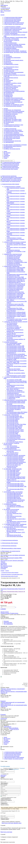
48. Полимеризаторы (9, 92)
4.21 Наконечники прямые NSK (15, 296)
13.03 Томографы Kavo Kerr (14, 473)
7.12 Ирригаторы (11, 398)
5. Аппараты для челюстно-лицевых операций (15, 32)
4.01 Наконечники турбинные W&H (16, 267)
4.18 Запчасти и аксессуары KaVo (15, 292)
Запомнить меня (5, 773)
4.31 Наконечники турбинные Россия (16, 314)
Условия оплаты (14, 613)
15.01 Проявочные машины (14, 505)
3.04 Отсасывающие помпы (14, 259)
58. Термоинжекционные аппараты (13, 106)
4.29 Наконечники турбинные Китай (16, 312)
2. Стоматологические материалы (12, 18)
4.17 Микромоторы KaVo (13, 290)
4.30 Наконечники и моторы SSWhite (16, 313)
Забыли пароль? (3, 775)
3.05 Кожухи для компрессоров (14, 260)
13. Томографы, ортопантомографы (13, 45)
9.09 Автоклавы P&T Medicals (14, 427)
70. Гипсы (6, 123)
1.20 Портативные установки (14, 238)
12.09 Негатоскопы (11, 467)
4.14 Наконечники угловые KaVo (15, 286)
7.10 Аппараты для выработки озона (16, 396)
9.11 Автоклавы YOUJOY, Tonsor (15, 429)
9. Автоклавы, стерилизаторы (11, 38)
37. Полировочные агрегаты (11, 77)
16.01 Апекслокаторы (12, 510)
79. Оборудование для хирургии (12, 136)
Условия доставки (5, 613)
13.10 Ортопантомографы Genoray (15, 485)
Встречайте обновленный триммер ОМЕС (11, 557)
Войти (2, 777)
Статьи (5, 158)
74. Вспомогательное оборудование (13, 130)
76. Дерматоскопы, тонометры (11, 132)
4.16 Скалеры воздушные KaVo (15, 289)
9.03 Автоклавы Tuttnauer (13, 418)
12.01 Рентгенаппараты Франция (15, 456)
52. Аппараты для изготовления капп (13, 98)
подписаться (4, 718)
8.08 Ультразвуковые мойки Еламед (16, 413)
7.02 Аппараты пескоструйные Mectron (17, 381)
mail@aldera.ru (4, 5)
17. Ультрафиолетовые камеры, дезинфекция (15, 51)
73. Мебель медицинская (10, 128)
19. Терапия (7, 54)
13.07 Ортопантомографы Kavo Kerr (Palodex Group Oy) (16, 479)
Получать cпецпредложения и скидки (9, 797)
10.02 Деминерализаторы (13, 447)
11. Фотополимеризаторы (10, 42)
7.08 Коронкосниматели (13, 393)
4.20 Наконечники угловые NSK (15, 294)
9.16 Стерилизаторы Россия (14, 436)
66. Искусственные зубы (10, 118)
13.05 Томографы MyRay (13, 475)
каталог (2, 14)
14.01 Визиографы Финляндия (14, 493)
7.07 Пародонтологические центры (15, 391)
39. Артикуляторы (8, 80)
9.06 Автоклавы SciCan (12, 423)
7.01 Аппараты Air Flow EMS (14, 379)
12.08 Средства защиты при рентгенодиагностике (14, 465)
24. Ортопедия (7, 61)
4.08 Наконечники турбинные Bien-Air (16, 278)
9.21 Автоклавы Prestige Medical (15, 441)
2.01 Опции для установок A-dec (15, 243)
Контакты (6, 156)
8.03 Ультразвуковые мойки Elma (15, 405)
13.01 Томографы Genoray (13, 470)
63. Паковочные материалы (11, 114)
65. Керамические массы (10, 116)
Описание (6, 621)
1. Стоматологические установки (12, 26)
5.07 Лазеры (10, 337)
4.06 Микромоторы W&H (13, 275)
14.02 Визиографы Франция (14, 494)
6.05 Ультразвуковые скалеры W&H (16, 350)
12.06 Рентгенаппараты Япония (15, 463)
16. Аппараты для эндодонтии (11, 49)
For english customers (5, 766)
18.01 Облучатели (11, 528)
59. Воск (6, 108)
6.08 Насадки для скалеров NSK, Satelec (17, 355)
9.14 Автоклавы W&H (12, 433)
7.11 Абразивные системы (13, 397)
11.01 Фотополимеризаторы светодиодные (14, 450)
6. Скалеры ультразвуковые (10, 33)
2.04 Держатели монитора (13, 250)
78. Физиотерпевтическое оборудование (14, 135)
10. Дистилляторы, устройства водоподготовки (11, 40)
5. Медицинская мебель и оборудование (14, 22)
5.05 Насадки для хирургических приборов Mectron (15, 333)
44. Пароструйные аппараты (11, 87)
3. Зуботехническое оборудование (12, 20)
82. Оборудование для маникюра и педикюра (15, 144)
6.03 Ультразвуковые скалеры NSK (15, 347)
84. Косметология (8, 147)
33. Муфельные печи (9, 71)
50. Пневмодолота (8, 95)
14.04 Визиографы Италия (13, 497)
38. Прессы (6, 79)
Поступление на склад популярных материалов (13, 555)
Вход (2, 10)
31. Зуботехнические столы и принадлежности (11, 67)
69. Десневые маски (9, 122)
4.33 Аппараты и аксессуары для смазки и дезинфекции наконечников (17, 319)
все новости (4, 563)
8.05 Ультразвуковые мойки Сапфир (16, 408)
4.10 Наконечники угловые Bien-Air (16, 281)
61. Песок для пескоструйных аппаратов (14, 111)
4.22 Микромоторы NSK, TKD (14, 297)
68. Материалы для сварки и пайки (12, 120)
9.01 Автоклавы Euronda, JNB (14, 416)
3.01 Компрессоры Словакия (14, 255)
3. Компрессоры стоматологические (13, 29)
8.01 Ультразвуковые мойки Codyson (16, 401)
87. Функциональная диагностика (12, 140)
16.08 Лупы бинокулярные (13, 522)
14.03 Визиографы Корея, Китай (15, 495)
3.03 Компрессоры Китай (13, 258)
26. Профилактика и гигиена (11, 64)
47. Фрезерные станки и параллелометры (14, 91)
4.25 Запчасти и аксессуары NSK (15, 304)
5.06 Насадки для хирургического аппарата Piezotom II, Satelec (15, 335)
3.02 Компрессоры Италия (13, 256)
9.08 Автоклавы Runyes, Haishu (15, 425)
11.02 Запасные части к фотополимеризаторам (12, 453)
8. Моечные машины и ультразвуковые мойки (15, 37)
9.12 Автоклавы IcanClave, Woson (15, 431)
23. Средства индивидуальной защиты (13, 60)
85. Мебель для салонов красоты (12, 148)
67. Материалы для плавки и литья (12, 119)
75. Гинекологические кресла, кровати (13, 131)
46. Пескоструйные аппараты (11, 89)
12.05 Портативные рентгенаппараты (16, 462)
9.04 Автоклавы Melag (12, 420)
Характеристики (8, 622)
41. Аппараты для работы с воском (12, 83)
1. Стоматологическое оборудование (13, 17)
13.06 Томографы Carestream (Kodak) (16, 477)
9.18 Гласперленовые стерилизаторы (16, 439)
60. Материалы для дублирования (12, 110)
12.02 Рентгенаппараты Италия (15, 458)
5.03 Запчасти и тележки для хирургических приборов (14, 327)
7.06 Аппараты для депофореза (14, 390)
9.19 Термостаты (11, 440)
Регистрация (7, 10)
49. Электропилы (8, 93)
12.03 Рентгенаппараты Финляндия (16, 459)
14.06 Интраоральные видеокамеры (16, 500)
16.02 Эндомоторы (11, 512)
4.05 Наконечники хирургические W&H (17, 274)
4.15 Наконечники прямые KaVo (15, 287)
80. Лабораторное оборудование (12, 138)
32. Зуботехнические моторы (11, 69)
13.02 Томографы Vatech (13, 471)
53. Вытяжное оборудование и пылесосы (14, 99)
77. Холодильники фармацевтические (13, 134)
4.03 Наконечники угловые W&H (15, 270)
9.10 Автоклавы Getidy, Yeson (14, 428)
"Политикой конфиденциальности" (17, 769)
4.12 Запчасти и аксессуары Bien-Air (16, 283)
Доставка (6, 154)
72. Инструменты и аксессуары (11, 126)
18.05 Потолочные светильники (15, 536)
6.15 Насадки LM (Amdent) (13, 369)
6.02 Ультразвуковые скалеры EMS (15, 346)
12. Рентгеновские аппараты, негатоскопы (14, 44)
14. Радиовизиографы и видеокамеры (13, 46)
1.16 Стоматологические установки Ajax (17, 228)
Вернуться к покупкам (7, 823)
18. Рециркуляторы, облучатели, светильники (15, 52)
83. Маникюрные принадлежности (12, 146)
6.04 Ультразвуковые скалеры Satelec (16, 348)
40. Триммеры (7, 81)
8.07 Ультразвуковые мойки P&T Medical (17, 412)
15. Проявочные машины (10, 48)
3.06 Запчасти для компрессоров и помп (17, 262)
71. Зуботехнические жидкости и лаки (13, 124)
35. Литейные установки (10, 73)
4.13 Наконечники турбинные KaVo (16, 285)
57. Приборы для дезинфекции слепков (14, 104)
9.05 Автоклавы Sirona (12, 421)
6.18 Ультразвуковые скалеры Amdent (16, 375)
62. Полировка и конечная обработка (13, 112)
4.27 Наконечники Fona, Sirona (14, 308)
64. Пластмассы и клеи (9, 115)
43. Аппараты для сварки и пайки (12, 85)
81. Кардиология (8, 139)
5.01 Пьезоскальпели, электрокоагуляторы (12, 323)
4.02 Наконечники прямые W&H (15, 269)
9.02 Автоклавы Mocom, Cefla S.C (15, 417)
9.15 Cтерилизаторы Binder (13, 435)
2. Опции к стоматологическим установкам (15, 28)
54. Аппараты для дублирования (12, 100)
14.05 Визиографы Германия (14, 498)
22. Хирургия (7, 58)
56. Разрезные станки (9, 103)
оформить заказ (17, 823)
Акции (5, 151)
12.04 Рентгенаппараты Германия (15, 460)
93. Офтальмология (8, 142)
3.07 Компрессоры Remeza (13, 263)
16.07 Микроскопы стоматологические (16, 521)
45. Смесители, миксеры (10, 88)
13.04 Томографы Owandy (13, 474)
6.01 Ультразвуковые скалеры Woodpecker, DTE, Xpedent (14, 344)
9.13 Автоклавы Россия (13, 432)
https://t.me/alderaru (13, 728)
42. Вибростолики (8, 84)
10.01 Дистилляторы (12, 445)
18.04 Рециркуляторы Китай (14, 535)
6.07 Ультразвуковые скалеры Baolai (16, 354)
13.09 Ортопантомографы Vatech (15, 483)
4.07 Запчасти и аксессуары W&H (15, 277)
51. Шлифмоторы (8, 96)
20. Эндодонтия (8, 56)
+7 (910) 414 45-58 (5, 8)
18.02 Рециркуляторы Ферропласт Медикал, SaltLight (15, 530)
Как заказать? (7, 152)
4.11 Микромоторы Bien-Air (14, 282)
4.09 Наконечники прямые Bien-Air (16, 279)
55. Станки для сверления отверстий (13, 102)
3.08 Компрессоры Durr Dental (14, 265)
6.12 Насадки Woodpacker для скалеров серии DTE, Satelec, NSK (16, 361)
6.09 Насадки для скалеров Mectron (15, 356)
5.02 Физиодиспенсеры (12, 325)
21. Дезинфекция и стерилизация (12, 57)
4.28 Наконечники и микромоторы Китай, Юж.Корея (15, 310)
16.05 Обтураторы (11, 517)
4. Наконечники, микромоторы (11, 30)
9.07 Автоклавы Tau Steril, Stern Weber (16, 424)
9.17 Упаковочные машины (13, 437)
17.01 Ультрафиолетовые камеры (15, 525)
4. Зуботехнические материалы (11, 21)
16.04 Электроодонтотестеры (14, 516)
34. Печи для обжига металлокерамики (13, 72)
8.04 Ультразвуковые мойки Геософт (16, 406)
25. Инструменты (8, 63)
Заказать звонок (5, 611)
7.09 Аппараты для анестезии (14, 394)
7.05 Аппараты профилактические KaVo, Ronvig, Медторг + (15, 388)
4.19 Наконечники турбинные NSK (16, 293)
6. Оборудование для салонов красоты (13, 24)
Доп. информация (8, 623)
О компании (7, 155)
